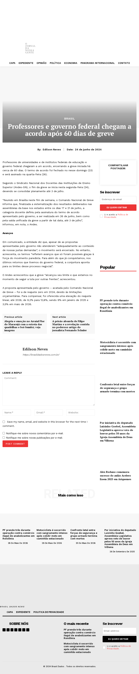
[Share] (15, 629)
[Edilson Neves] (11, 351)
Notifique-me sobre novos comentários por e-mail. (35, 433)
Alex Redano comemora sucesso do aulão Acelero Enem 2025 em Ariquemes (115, 475)
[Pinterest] (112, 45)
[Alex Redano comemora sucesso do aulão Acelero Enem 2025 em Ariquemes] (118, 457)
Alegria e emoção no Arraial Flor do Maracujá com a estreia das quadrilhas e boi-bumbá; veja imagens (24, 326)
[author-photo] (5, 543)
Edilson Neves (52, 149)
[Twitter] (101, 45)
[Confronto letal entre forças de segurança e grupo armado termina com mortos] (118, 369)
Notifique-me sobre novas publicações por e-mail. (34, 437)
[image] (49, 626)
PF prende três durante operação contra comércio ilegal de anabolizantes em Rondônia (116, 306)
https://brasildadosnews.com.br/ (41, 354)
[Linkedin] (12, 629)
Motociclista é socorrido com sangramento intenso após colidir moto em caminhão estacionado (118, 347)
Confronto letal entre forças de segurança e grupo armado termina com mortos (117, 388)
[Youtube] (27, 629)
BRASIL (69, 118)
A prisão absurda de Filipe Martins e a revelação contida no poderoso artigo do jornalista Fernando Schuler (70, 326)
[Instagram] (8, 629)
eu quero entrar (117, 207)
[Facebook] (90, 45)
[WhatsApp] (123, 45)
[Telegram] (19, 629)
